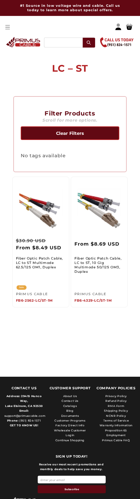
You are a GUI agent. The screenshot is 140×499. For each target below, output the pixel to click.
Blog (69, 410)
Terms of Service (116, 420)
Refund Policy (116, 401)
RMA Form (116, 406)
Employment (115, 435)
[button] (7, 27)
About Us (70, 396)
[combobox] (69, 42)
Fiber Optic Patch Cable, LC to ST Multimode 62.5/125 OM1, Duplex (39, 262)
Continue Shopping (70, 440)
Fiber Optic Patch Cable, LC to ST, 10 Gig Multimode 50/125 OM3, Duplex (97, 265)
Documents (70, 415)
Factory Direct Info (69, 425)
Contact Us (70, 401)
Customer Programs (69, 420)
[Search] (89, 42)
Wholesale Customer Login (70, 433)
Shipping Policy (116, 410)
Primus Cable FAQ (116, 440)
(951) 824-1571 (29, 420)
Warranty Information (116, 425)
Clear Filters (70, 133)
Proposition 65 (116, 430)
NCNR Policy (116, 415)
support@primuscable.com (24, 415)
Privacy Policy (116, 396)
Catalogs (70, 406)
